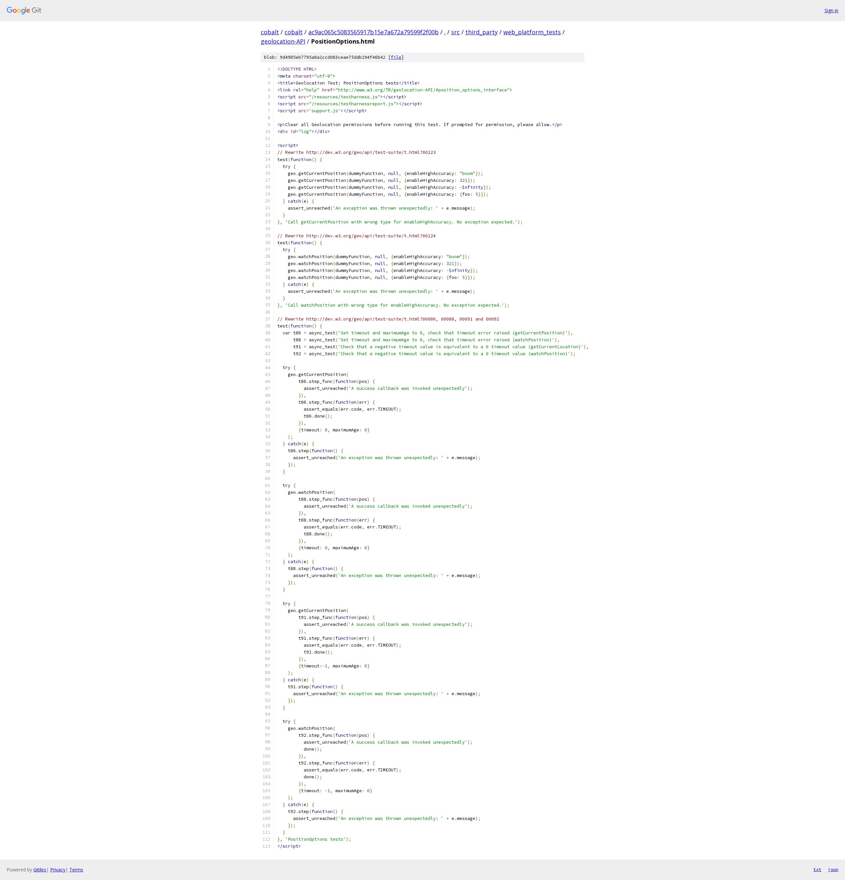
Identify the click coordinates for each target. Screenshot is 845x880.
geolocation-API (283, 41)
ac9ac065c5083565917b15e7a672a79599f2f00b (373, 32)
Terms (76, 869)
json (833, 869)
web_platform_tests (532, 32)
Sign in (831, 10)
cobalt (270, 32)
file (396, 57)
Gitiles (39, 869)
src (455, 32)
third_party (481, 32)
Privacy (57, 869)
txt (817, 869)
